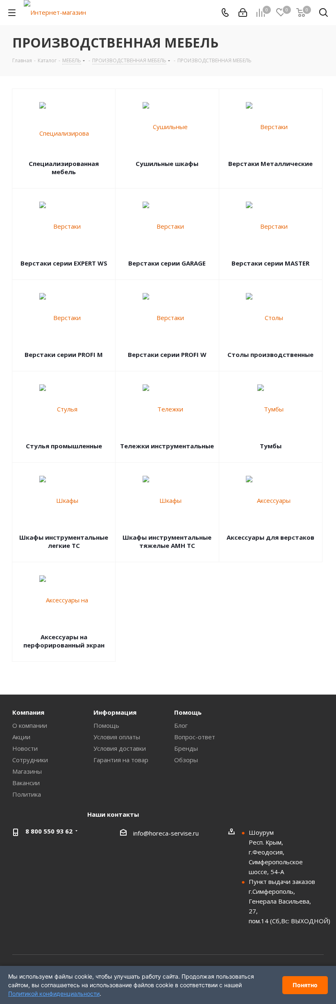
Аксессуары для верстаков (270, 537)
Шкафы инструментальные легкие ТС (63, 541)
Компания (28, 712)
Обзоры (186, 760)
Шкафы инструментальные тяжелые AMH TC (167, 541)
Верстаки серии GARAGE (167, 263)
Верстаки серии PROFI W (167, 354)
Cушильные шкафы (167, 163)
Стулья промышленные (64, 446)
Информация (114, 712)
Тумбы (271, 446)
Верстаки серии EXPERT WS (63, 263)
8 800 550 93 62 (49, 831)
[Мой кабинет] (242, 13)
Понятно (305, 984)
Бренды (186, 748)
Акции (21, 737)
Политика (26, 794)
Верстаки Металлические (270, 163)
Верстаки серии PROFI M (64, 354)
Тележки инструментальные (167, 446)
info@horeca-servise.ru (166, 833)
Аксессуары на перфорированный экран (63, 641)
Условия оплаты (116, 737)
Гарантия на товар (120, 760)
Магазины (27, 771)
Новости (25, 748)
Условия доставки (119, 748)
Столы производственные (270, 354)
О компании (29, 725)
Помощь (106, 725)
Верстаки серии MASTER (270, 263)
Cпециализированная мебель (64, 167)
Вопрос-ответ (194, 737)
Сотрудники (30, 760)
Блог (181, 725)
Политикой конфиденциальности (54, 993)
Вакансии (26, 783)
